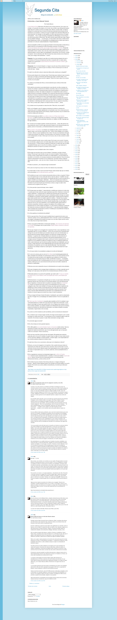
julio (77, 131)
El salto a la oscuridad (81, 77)
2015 (76, 160)
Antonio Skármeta (80, 95)
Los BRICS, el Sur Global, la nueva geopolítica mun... (82, 91)
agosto (78, 129)
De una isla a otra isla (80, 71)
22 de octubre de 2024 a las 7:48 (38, 452)
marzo (77, 139)
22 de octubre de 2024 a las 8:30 (38, 510)
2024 (76, 59)
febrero (78, 141)
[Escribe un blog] (45, 374)
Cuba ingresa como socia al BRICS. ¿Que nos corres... (82, 73)
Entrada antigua (65, 586)
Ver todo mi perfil (77, 33)
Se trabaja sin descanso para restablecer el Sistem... (82, 88)
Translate (38, 596)
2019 (76, 152)
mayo (77, 135)
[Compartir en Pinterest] (49, 374)
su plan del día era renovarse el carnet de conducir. (53, 61)
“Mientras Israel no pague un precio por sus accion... (82, 100)
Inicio (50, 586)
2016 (76, 158)
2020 (76, 150)
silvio (32, 381)
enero (77, 142)
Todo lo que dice (36, 301)
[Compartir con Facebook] (48, 374)
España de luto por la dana (82, 66)
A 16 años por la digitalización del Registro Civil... (82, 113)
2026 (76, 55)
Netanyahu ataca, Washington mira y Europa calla (82, 125)
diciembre (78, 60)
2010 (76, 169)
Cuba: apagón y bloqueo (81, 85)
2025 (76, 57)
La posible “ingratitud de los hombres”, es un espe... (82, 80)
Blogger (63, 604)
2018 (76, 154)
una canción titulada (47, 327)
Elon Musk (49, 254)
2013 (76, 163)
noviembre (78, 62)
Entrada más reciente (32, 586)
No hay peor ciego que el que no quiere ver (82, 118)
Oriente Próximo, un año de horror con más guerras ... (82, 110)
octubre (78, 64)
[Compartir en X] (47, 374)
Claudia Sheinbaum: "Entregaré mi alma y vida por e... (82, 121)
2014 (76, 161)
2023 (76, 145)
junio (77, 133)
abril (77, 137)
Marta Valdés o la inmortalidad (82, 115)
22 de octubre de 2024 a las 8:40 (38, 580)
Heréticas (78, 75)
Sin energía (78, 93)
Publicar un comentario (34, 583)
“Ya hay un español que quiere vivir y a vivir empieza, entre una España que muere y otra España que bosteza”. (48, 275)
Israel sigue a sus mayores (82, 106)
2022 (76, 147)
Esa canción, (35, 129)
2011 (76, 167)
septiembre (78, 128)
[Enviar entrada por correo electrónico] (42, 374)
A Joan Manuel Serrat (33, 26)
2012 (76, 165)
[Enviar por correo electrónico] (44, 374)
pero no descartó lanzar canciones (45, 172)
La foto (77, 107)
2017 (76, 156)
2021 (76, 148)
